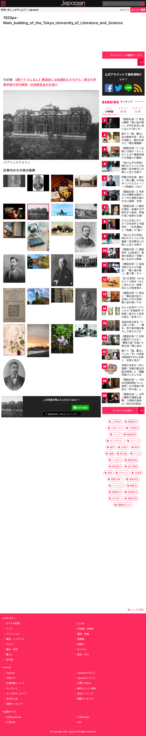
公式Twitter (118, 88)
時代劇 (123, 453)
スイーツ (134, 440)
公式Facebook (109, 88)
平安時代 (133, 428)
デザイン (123, 472)
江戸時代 (116, 421)
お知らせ (10, 677)
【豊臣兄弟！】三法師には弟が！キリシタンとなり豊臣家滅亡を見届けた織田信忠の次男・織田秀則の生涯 (132, 156)
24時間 (109, 110)
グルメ (9, 644)
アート (9, 628)
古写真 (9, 659)
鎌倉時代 (116, 492)
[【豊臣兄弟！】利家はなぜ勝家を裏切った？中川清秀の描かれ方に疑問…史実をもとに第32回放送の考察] (111, 196)
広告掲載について (15, 683)
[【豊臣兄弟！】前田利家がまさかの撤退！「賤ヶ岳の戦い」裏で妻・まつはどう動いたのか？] (111, 268)
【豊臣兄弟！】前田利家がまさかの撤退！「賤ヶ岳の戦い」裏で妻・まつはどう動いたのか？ (132, 270)
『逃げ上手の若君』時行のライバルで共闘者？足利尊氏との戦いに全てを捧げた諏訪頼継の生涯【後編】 (132, 243)
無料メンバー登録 (86, 688)
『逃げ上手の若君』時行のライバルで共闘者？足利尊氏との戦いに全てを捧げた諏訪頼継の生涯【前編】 (132, 170)
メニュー (3, 3)
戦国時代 (132, 421)
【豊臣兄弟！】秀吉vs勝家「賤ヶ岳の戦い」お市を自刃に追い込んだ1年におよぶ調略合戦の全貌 (132, 125)
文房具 (138, 472)
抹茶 (110, 472)
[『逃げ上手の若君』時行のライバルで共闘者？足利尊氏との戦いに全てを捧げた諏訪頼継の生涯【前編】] (111, 167)
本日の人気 (12, 698)
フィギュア (118, 485)
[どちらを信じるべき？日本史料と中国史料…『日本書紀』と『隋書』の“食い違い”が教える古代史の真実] (111, 225)
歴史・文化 (83, 654)
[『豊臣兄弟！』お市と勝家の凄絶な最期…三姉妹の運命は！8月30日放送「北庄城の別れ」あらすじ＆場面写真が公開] (111, 398)
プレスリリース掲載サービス (126, 55)
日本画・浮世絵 (85, 628)
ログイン (124, 9)
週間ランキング (85, 698)
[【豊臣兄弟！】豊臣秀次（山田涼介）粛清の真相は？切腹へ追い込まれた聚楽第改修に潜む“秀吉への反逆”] (111, 254)
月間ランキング (14, 703)
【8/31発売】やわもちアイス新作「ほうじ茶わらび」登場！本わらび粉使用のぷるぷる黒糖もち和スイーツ (132, 286)
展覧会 (133, 485)
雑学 (112, 447)
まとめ (80, 623)
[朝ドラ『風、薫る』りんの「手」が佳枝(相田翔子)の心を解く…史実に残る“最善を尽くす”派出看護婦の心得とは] (111, 355)
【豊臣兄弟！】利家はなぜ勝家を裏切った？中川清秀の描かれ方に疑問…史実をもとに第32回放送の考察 (132, 199)
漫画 (111, 453)
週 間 (123, 110)
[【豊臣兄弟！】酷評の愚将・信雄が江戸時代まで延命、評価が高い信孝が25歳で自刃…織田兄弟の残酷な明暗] (111, 210)
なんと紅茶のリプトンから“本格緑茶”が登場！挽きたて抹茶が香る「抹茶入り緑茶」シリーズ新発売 (132, 313)
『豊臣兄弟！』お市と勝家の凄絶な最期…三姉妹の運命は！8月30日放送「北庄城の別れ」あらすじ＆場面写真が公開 (132, 403)
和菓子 (80, 644)
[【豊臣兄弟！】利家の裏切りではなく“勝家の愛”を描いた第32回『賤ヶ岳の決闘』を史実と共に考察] (111, 340)
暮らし (9, 654)
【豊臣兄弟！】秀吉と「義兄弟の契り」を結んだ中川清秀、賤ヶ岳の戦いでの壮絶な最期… (132, 299)
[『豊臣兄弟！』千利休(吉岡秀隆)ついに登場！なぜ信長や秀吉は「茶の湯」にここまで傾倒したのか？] (111, 384)
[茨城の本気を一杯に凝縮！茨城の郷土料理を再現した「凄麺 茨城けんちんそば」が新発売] (111, 369)
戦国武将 (131, 434)
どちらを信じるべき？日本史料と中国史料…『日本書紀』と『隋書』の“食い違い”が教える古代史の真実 (132, 228)
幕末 (137, 447)
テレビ (137, 453)
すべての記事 (13, 623)
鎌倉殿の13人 (125, 504)
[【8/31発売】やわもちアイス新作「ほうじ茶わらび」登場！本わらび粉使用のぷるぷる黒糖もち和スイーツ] (111, 283)
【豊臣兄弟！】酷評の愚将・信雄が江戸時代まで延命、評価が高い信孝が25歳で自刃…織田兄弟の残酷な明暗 (132, 214)
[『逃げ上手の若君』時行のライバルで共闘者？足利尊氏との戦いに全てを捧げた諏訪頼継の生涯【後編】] (111, 239)
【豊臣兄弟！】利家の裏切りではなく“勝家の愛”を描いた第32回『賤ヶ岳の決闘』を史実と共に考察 (132, 344)
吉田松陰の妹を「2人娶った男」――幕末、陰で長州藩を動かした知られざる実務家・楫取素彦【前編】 (132, 329)
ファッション (13, 633)
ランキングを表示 (122, 410)
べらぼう (116, 460)
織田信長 (132, 460)
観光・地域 (12, 649)
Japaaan (73, 4)
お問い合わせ (84, 683)
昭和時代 (132, 492)
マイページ (12, 688)
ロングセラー (117, 440)
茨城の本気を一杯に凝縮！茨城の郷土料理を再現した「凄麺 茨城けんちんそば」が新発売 (132, 371)
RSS (138, 88)
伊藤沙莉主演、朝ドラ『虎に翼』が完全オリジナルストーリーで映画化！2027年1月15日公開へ (132, 183)
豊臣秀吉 (133, 479)
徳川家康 (132, 466)
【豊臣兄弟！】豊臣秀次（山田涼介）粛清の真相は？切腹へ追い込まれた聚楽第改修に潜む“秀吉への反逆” (132, 257)
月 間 (137, 110)
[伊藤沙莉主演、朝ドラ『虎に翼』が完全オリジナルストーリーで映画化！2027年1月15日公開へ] (111, 181)
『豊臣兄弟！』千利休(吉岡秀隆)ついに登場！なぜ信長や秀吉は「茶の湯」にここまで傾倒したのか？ (132, 387)
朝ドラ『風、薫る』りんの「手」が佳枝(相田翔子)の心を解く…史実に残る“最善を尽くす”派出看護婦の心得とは (132, 358)
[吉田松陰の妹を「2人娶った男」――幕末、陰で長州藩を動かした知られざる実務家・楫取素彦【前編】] (111, 326)
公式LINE (128, 88)
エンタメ (82, 649)
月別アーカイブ (85, 693)
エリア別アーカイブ (16, 693)
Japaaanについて (86, 677)
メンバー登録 (138, 9)
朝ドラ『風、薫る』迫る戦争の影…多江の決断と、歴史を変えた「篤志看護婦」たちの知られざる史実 (132, 141)
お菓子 (124, 447)
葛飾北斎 (132, 498)
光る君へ (116, 498)
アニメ (116, 434)
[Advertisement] (28, 50)
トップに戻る (137, 609)
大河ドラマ (116, 428)
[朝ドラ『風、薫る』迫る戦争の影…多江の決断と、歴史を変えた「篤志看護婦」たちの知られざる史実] (111, 138)
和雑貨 (80, 639)
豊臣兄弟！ (116, 479)
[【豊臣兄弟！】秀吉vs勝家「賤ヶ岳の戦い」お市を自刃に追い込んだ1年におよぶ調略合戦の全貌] (111, 123)
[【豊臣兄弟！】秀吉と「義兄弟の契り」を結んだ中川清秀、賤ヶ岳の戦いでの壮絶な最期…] (111, 297)
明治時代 (116, 466)
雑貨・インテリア (15, 639)
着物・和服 (83, 633)
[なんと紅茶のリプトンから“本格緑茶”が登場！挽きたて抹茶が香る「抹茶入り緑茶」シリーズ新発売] (111, 312)
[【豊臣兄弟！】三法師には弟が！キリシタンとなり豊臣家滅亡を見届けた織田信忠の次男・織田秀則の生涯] (111, 152)
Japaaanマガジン (86, 672)
